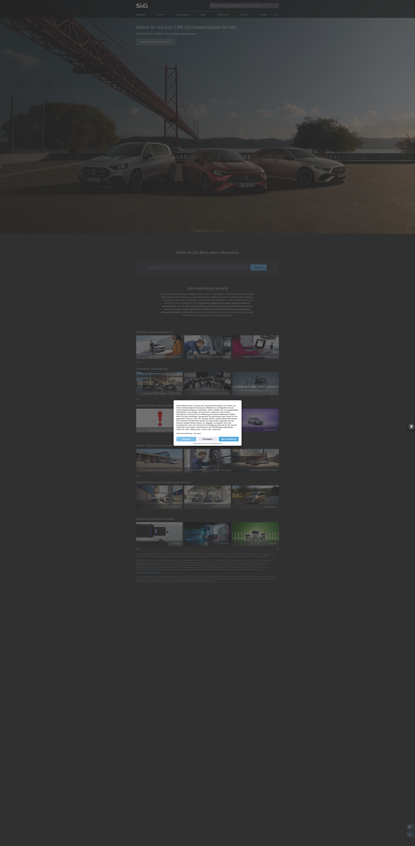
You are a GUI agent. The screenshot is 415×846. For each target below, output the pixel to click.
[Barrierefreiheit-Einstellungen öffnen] (411, 426)
